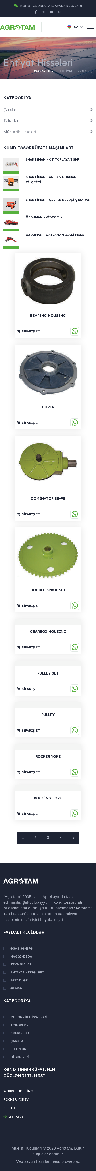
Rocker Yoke (48, 756)
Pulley (48, 715)
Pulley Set (48, 673)
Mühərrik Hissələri (48, 131)
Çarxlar (48, 109)
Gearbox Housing (48, 631)
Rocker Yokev (16, 1099)
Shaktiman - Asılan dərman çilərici (51, 179)
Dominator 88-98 (48, 498)
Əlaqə (16, 988)
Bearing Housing (48, 315)
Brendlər (19, 980)
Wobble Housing (18, 1091)
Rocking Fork (48, 798)
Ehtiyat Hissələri (27, 972)
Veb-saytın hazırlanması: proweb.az (48, 1161)
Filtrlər (18, 1049)
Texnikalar (21, 964)
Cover (48, 407)
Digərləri (19, 1057)
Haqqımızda (21, 956)
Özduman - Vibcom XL (45, 217)
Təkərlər (48, 120)
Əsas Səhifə (44, 71)
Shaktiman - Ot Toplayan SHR (52, 159)
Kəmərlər (19, 1033)
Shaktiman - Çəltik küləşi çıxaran (58, 200)
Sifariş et (31, 331)
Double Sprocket (48, 590)
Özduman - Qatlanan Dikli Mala (55, 235)
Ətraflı (16, 1117)
